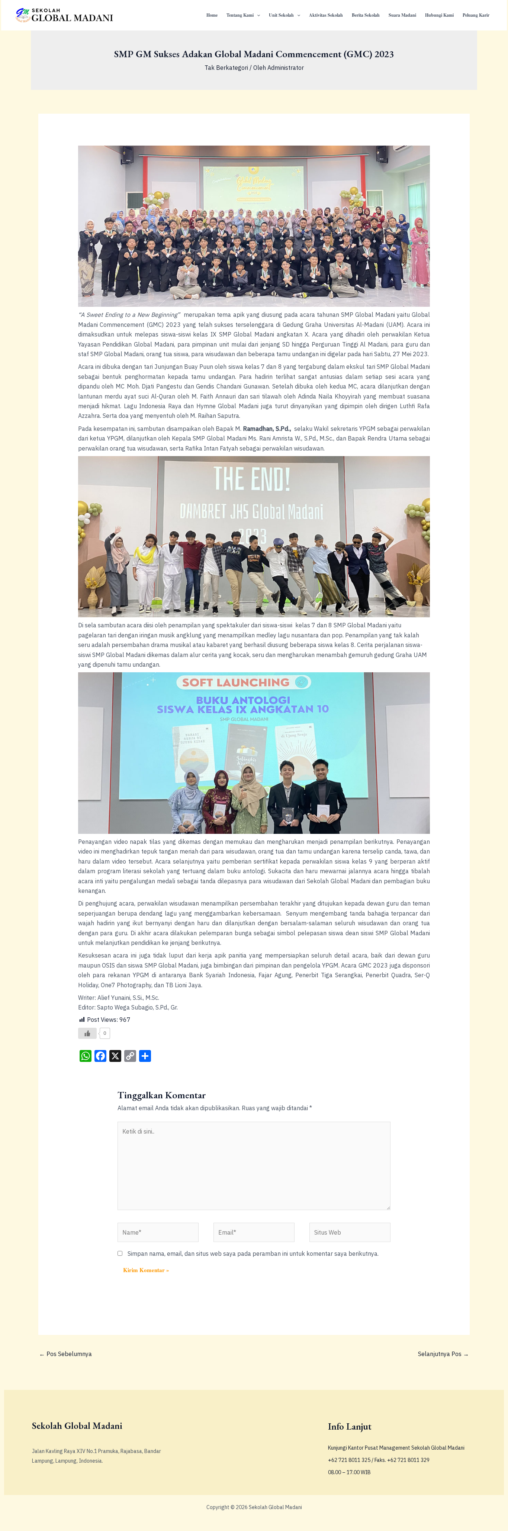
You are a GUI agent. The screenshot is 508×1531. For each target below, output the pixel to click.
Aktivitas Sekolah (326, 15)
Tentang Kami (240, 15)
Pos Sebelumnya (65, 1354)
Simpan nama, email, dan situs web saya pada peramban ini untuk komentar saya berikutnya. (253, 1253)
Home (212, 15)
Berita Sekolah (366, 15)
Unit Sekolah (281, 15)
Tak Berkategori (226, 67)
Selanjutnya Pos (443, 1354)
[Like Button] (87, 1033)
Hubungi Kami (439, 15)
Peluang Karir (476, 15)
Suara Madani (402, 15)
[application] (257, 15)
